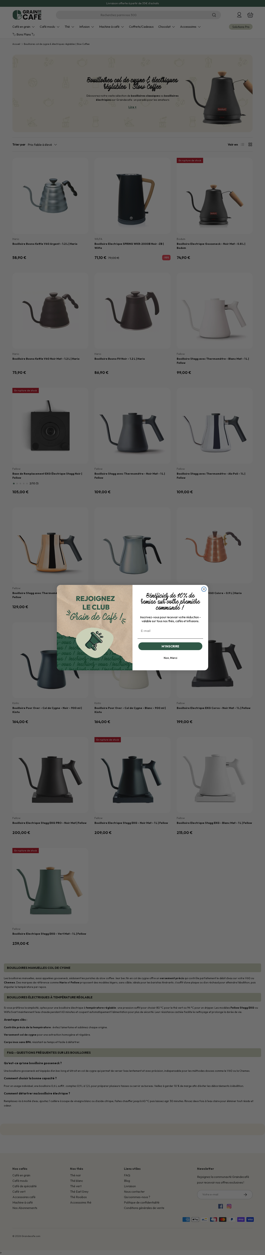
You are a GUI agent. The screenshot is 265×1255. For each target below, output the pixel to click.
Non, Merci (170, 658)
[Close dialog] (204, 589)
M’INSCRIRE (170, 646)
